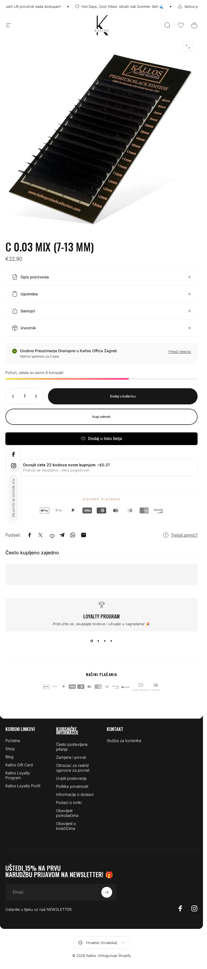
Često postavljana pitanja (72, 746)
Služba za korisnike (124, 740)
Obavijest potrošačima (67, 813)
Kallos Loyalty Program (17, 775)
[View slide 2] (98, 641)
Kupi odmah (101, 417)
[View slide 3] (105, 641)
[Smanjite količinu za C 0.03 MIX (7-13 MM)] (12, 396)
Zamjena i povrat (71, 757)
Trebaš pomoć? (184, 535)
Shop (10, 748)
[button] (181, 25)
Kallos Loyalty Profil (22, 785)
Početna (12, 740)
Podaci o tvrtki (69, 802)
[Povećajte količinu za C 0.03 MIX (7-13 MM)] (37, 396)
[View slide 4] (111, 641)
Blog (9, 756)
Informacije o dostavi (75, 794)
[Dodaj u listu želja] (52, 536)
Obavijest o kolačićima (66, 826)
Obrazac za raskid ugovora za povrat (72, 767)
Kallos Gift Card (19, 764)
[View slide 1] (92, 641)
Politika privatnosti (72, 786)
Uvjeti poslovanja (71, 778)
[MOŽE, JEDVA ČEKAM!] (106, 892)
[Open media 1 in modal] (187, 46)
